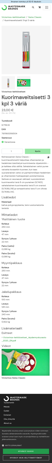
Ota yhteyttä (9, 419)
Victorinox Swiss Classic (13, 377)
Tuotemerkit (9, 402)
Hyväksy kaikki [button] (26, 451)
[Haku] (33, 7)
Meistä (6, 406)
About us (7, 423)
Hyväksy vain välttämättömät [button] (26, 458)
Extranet (7, 415)
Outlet (6, 411)
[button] (39, 7)
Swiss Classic (34, 17)
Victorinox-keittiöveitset (13, 17)
